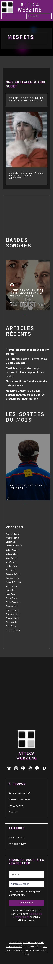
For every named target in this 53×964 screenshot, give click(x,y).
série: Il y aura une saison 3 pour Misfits (26, 175)
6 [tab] (42, 315)
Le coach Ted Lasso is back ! (28, 466)
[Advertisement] (24, 213)
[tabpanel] (28, 286)
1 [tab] (13, 315)
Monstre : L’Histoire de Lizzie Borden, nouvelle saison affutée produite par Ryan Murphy (25, 394)
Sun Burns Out (16, 837)
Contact (12, 812)
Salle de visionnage (19, 799)
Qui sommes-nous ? (19, 793)
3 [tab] (24, 315)
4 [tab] (30, 315)
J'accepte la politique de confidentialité (25, 893)
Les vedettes (15, 805)
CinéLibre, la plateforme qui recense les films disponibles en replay (25, 372)
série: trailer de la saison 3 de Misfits (26, 99)
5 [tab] (36, 315)
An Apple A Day (17, 843)
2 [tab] (19, 315)
